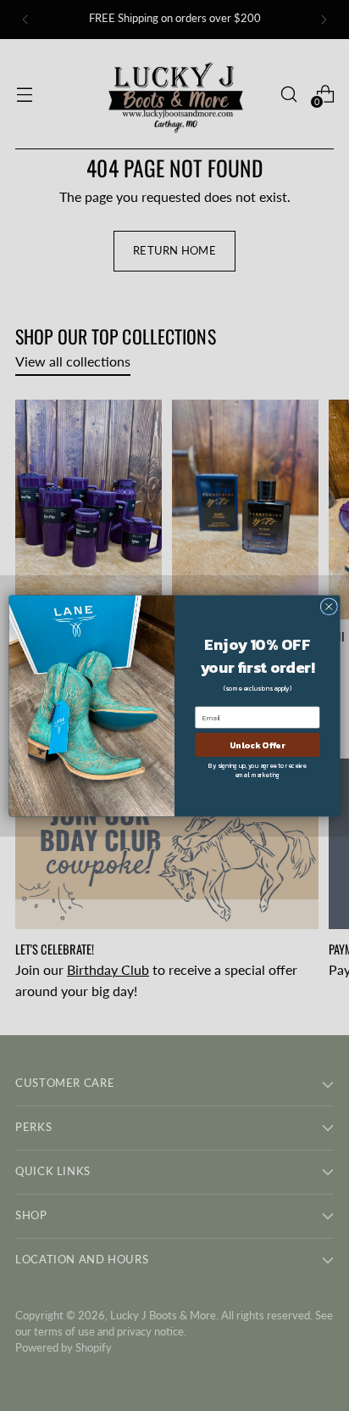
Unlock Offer (257, 744)
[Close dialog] (328, 605)
